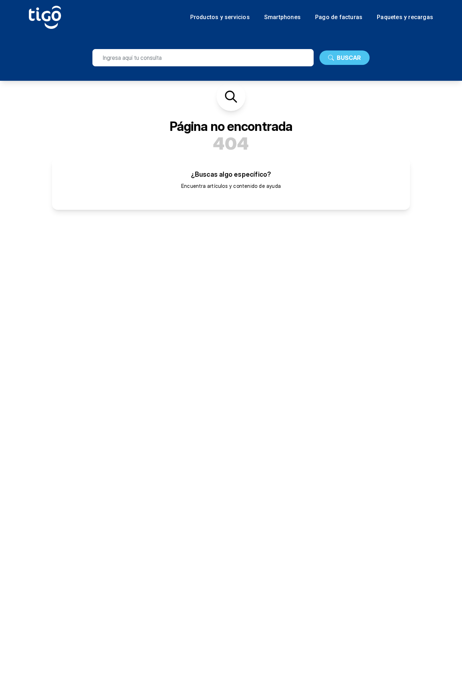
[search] (203, 57)
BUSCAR (349, 57)
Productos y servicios (220, 17)
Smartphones (282, 17)
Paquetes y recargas (405, 17)
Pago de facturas (338, 17)
